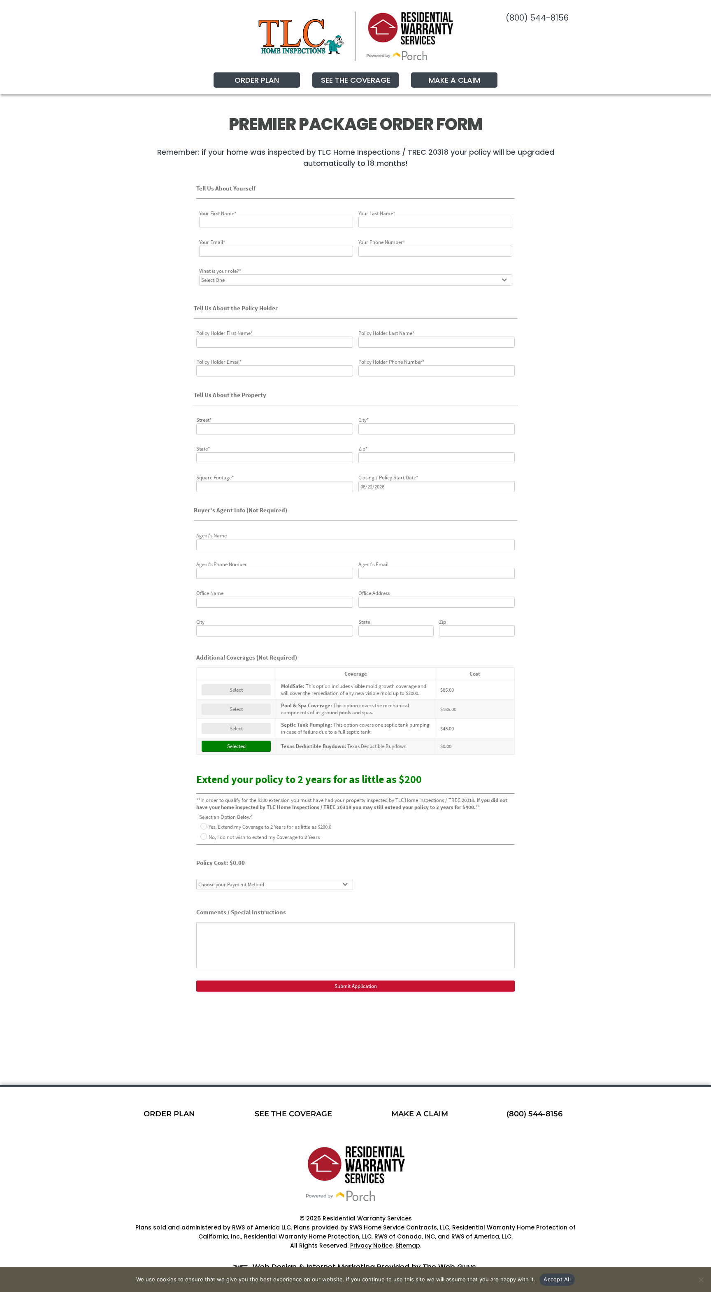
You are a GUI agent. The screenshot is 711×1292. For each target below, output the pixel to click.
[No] (701, 1280)
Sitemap (407, 1245)
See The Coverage (355, 80)
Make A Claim (419, 1113)
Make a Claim (454, 80)
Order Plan (257, 80)
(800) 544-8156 (537, 17)
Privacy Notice (371, 1245)
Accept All (557, 1279)
